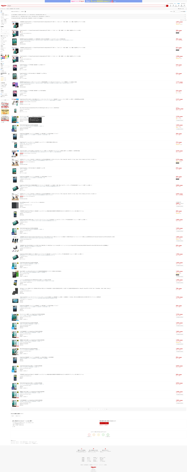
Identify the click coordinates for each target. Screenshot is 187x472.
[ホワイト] (4, 55)
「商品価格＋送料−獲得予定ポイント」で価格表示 (17, 11)
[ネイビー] (2, 58)
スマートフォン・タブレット (15, 441)
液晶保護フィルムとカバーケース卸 (25, 104)
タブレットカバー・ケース (33, 441)
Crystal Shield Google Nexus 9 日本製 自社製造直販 (29, 262)
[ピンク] (1, 56)
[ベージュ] (7, 55)
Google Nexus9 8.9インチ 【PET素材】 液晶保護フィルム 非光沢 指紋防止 (33, 90)
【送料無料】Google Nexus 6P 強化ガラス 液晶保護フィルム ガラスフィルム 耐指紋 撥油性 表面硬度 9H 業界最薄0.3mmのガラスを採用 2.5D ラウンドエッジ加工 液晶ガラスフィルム (52, 374)
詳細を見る (40, 18)
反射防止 (2, 46)
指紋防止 (2, 45)
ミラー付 (2, 43)
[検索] (167, 6)
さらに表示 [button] (2, 24)
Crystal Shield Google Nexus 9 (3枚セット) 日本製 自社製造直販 (31, 365)
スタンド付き (2, 38)
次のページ (107, 409)
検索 (5, 33)
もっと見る (13, 426)
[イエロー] (7, 56)
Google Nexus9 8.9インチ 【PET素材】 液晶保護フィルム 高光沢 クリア (32, 64)
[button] (183, 3)
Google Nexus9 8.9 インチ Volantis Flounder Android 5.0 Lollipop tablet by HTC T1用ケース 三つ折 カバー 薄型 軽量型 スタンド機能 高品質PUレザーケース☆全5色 (50, 30)
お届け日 (2, 68)
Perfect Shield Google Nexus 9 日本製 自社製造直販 (29, 228)
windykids (22, 181)
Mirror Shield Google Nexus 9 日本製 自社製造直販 (28, 348)
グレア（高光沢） (3, 44)
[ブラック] (1, 55)
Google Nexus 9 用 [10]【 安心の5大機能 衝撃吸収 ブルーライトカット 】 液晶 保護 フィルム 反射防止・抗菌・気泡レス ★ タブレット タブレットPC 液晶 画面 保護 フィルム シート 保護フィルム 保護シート (56, 185)
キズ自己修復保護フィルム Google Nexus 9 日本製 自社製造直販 (31, 331)
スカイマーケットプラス (24, 111)
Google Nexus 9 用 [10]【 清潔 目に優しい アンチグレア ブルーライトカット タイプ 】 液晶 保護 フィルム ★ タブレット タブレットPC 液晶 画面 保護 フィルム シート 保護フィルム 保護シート (53, 219)
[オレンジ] (5, 56)
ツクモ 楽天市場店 (23, 207)
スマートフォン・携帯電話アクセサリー (26, 443)
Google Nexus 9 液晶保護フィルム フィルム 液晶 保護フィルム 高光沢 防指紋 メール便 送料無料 (37, 357)
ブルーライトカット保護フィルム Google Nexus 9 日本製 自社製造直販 (32, 116)
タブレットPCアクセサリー (24, 441)
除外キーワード (3, 96)
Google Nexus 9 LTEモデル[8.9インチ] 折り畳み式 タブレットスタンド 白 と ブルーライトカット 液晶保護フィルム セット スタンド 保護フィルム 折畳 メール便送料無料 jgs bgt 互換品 (52, 99)
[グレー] (2, 55)
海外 (3, 63)
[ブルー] (1, 58)
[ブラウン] (5, 55)
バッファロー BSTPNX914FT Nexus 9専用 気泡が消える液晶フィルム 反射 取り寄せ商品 (35, 279)
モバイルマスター (23, 190)
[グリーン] (8, 56)
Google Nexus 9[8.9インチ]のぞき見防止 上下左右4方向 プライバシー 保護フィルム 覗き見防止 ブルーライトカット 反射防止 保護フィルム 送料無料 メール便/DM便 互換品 (50, 150)
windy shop (22, 310)
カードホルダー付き (3, 37)
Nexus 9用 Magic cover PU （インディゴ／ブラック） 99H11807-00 (32, 202)
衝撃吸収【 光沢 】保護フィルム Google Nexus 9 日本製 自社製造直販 (32, 391)
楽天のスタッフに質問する (104, 423)
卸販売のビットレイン (24, 147)
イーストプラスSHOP (23, 69)
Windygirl (22, 137)
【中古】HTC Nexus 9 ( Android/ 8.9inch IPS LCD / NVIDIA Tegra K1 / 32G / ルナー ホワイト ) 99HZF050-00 (40, 107)
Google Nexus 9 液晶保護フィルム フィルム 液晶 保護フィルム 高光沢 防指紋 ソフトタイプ (36, 176)
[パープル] (4, 58)
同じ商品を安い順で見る (180, 120)
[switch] (8, 73)
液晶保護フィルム (35, 443)
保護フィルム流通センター (24, 233)
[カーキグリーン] (8, 55)
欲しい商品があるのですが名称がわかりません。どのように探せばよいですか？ (23, 422)
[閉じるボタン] (185, 14)
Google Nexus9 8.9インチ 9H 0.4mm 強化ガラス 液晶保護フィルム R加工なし (33, 73)
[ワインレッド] (2, 56)
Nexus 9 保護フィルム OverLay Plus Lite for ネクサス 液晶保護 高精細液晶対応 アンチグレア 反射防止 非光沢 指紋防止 (40, 271)
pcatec (21, 25)
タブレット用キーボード (32, 442)
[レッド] (4, 56)
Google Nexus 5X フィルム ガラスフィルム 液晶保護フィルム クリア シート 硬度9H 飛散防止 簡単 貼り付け (39, 142)
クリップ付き (2, 50)
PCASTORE (22, 61)
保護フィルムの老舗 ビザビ (24, 276)
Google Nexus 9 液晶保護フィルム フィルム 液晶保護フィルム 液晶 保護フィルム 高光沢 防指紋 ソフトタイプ (39, 133)
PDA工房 (22, 121)
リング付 (2, 39)
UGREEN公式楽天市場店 (24, 164)
